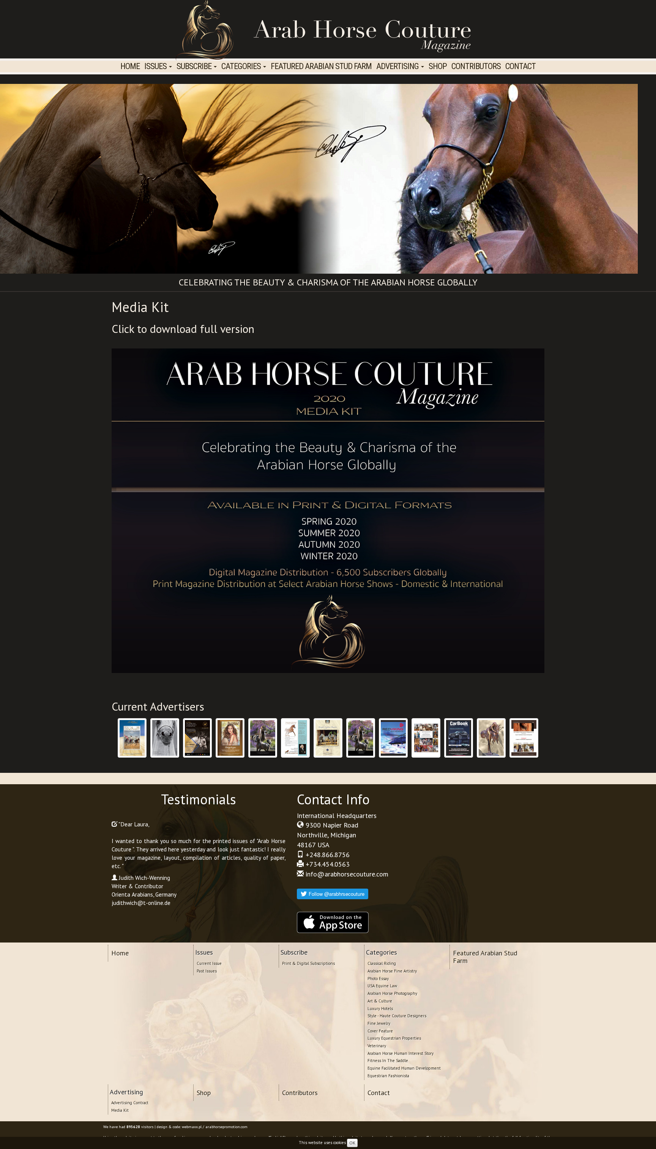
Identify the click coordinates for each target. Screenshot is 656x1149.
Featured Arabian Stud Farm (321, 66)
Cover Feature (380, 1031)
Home (130, 66)
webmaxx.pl (192, 1126)
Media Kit (120, 1110)
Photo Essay (378, 978)
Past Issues (207, 971)
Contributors (476, 66)
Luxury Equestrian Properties (394, 1038)
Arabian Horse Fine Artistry (392, 971)
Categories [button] (241, 66)
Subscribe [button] (195, 66)
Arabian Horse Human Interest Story (400, 1053)
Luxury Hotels (380, 1008)
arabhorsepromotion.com (226, 1126)
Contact (520, 66)
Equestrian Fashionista (388, 1075)
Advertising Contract (129, 1102)
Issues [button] (156, 66)
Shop (438, 66)
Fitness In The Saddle (387, 1060)
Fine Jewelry (378, 1023)
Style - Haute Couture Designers (396, 1015)
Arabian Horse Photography (392, 993)
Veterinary (376, 1045)
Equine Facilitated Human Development (404, 1068)
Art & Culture (379, 1001)
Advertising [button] (398, 66)
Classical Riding (381, 963)
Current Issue (209, 963)
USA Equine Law (382, 985)
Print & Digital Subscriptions (308, 963)
